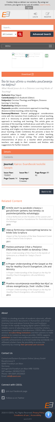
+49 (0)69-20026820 (16, 373)
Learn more (45, 4)
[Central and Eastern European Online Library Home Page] (6, 14)
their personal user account (32, 344)
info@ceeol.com (14, 376)
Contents (8, 157)
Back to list (46, 191)
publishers (6, 337)
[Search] (20, 34)
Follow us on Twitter (15, 398)
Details (7, 151)
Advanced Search (42, 34)
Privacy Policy (38, 412)
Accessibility (36, 415)
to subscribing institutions (20, 332)
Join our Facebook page (16, 391)
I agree (29, 7)
